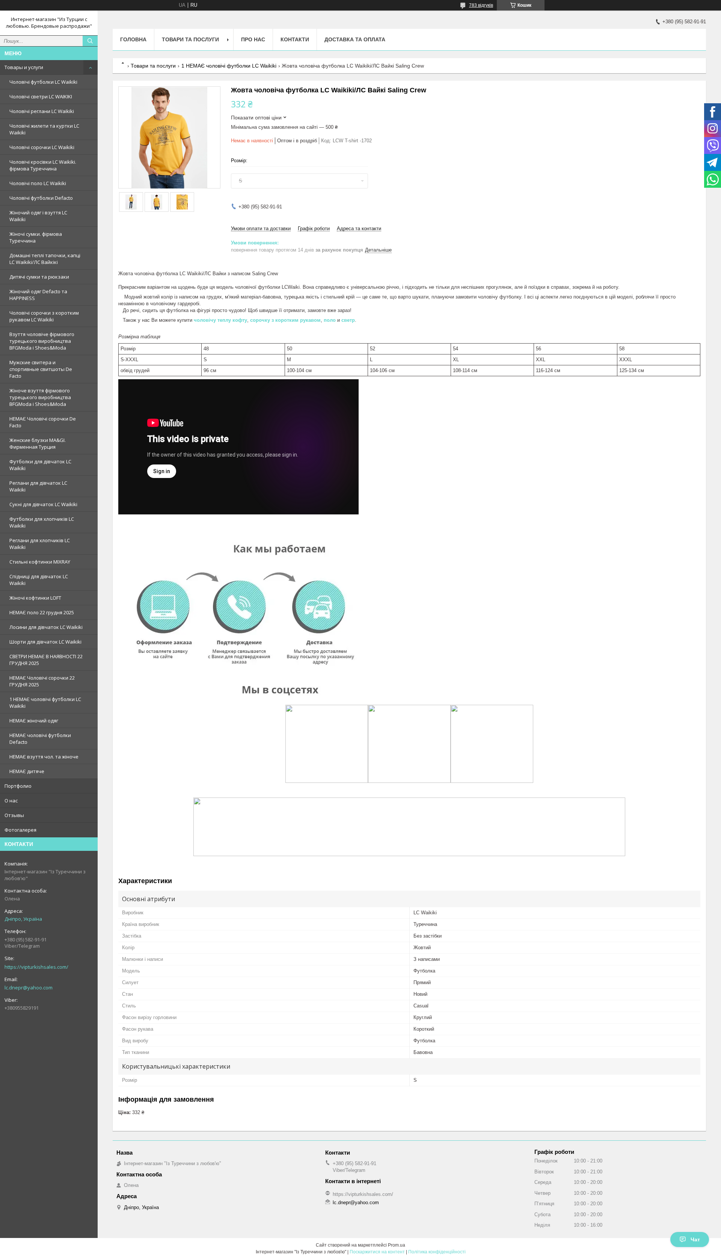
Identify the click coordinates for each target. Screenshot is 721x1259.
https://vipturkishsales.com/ (36, 966)
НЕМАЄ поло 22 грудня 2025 (41, 612)
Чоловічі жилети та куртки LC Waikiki (44, 129)
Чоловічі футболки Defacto (41, 198)
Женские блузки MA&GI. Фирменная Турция (37, 443)
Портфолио (18, 786)
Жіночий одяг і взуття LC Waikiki (38, 216)
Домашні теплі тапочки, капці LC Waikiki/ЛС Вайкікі (44, 258)
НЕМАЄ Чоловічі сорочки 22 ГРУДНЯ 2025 (42, 681)
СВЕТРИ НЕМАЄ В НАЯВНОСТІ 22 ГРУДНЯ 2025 (46, 659)
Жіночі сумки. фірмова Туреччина (35, 237)
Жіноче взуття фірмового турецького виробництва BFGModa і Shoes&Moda (40, 397)
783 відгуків (481, 5)
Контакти (295, 39)
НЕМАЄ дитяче (26, 771)
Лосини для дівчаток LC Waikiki (46, 627)
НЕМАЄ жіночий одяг (33, 720)
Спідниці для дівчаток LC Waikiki (38, 580)
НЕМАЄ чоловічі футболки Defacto (40, 738)
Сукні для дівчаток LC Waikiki (43, 504)
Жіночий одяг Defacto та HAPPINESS (38, 295)
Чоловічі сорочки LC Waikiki (41, 147)
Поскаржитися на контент (377, 1251)
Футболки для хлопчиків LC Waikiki (41, 522)
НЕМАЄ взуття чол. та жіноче (43, 756)
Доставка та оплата (354, 39)
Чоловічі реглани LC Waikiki (41, 111)
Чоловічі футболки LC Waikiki (43, 81)
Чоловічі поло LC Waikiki (37, 183)
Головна (133, 39)
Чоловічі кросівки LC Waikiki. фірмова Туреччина (42, 165)
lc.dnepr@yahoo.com (29, 987)
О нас (11, 800)
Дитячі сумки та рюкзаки (39, 276)
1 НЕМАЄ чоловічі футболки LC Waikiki (45, 702)
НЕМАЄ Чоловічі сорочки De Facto (42, 422)
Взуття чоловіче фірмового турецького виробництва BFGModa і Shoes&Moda (41, 341)
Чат (695, 1239)
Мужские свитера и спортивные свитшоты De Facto (40, 369)
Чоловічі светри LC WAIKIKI (40, 96)
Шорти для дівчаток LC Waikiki (45, 641)
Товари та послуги (190, 39)
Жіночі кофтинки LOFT (35, 597)
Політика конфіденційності (437, 1251)
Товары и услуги (24, 67)
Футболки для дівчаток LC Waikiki (40, 465)
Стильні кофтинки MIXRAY (39, 561)
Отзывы (14, 815)
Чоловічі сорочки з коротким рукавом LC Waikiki (44, 316)
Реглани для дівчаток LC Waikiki (38, 486)
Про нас (253, 39)
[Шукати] (90, 41)
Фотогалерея (20, 829)
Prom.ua (396, 1245)
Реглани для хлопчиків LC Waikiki (39, 543)
